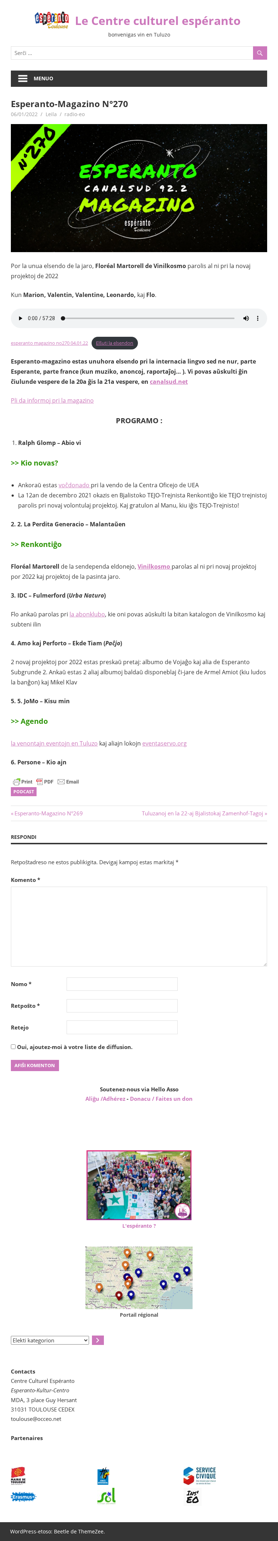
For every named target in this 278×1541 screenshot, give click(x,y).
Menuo (43, 78)
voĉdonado (75, 485)
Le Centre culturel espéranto (158, 20)
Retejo (20, 1027)
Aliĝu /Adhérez (106, 1098)
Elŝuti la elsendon (114, 343)
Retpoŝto (25, 1005)
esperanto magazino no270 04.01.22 (49, 343)
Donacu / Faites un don (161, 1098)
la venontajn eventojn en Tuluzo (54, 743)
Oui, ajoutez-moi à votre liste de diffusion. (74, 1046)
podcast (23, 792)
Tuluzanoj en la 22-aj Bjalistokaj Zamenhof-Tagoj (202, 813)
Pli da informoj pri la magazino (52, 400)
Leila (51, 114)
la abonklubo (87, 614)
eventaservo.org (164, 743)
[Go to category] (98, 1340)
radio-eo (74, 114)
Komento (25, 879)
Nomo (21, 984)
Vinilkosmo (155, 566)
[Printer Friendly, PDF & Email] (46, 781)
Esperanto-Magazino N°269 (48, 813)
